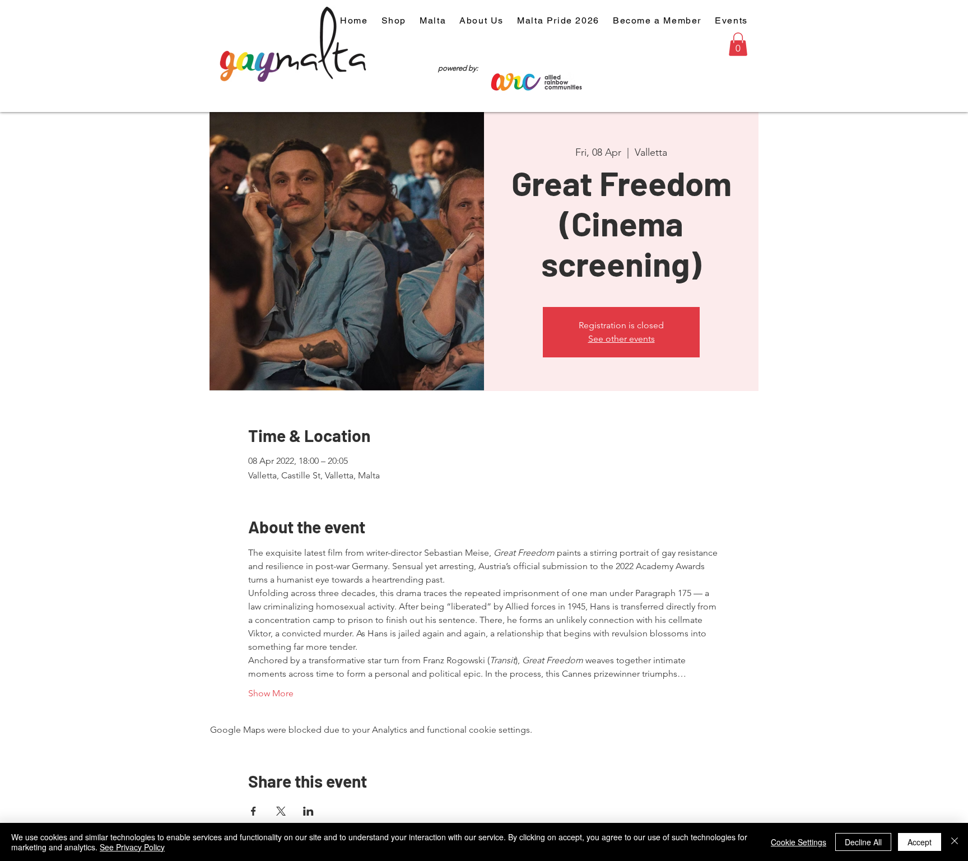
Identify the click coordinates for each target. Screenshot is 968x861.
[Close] (954, 842)
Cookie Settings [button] (798, 842)
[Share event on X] (281, 811)
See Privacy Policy (132, 847)
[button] (738, 44)
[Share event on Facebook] (253, 811)
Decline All (863, 842)
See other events (621, 338)
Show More (271, 693)
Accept (920, 842)
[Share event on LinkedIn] (308, 811)
